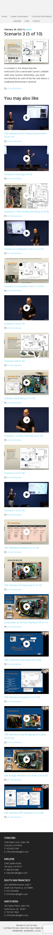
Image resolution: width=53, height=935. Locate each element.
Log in (38, 931)
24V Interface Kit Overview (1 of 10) (23, 585)
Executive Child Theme (30, 928)
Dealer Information (19, 16)
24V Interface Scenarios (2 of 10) (21, 547)
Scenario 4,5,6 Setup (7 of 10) (19, 398)
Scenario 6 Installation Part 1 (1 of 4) (23, 286)
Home (4, 16)
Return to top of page (26, 925)
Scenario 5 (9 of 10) (14, 323)
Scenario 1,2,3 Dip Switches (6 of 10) (23, 435)
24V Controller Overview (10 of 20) (22, 659)
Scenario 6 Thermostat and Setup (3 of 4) (26, 211)
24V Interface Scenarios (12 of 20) (22, 697)
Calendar (17, 21)
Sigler (26, 7)
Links (27, 21)
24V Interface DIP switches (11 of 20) (23, 812)
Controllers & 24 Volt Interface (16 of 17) (26, 622)
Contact (36, 21)
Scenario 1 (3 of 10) (14, 510)
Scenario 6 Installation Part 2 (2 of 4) (23, 249)
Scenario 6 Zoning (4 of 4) (18, 174)
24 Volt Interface (14, 88)
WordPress (29, 931)
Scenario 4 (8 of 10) (14, 361)
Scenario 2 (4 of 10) (14, 473)
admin (29, 29)
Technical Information (42, 16)
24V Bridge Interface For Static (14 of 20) (26, 775)
